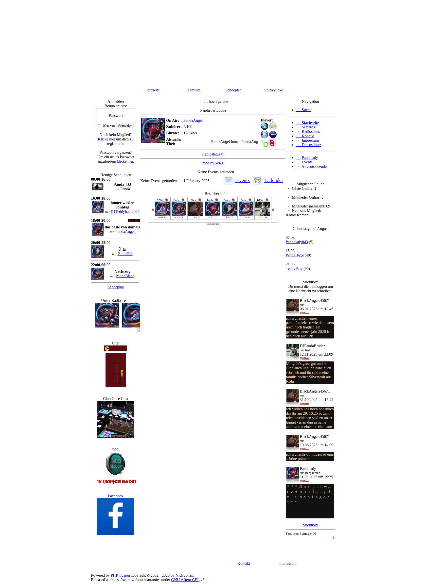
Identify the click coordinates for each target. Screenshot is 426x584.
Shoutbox (310, 525)
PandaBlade (125, 276)
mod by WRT (213, 163)
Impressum (287, 563)
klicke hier (125, 161)
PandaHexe (295, 255)
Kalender (273, 180)
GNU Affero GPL (185, 580)
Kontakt (243, 563)
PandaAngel (125, 231)
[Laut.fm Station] (264, 145)
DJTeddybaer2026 (125, 211)
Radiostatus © (213, 154)
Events (242, 180)
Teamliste (193, 90)
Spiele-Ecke (273, 90)
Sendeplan (233, 90)
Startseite (152, 90)
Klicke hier (106, 139)
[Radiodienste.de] (272, 145)
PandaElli (125, 254)
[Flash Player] (264, 126)
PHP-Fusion (120, 575)
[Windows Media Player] (264, 137)
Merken (108, 125)
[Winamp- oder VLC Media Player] (273, 128)
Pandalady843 (297, 242)
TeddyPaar (294, 268)
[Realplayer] (273, 137)
